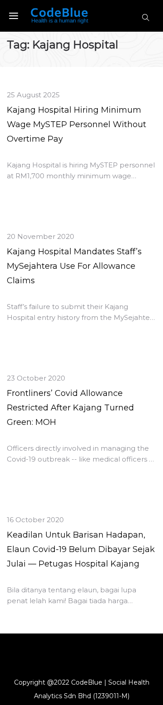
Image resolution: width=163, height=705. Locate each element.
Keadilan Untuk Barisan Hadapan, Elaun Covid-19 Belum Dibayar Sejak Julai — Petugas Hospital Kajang (81, 549)
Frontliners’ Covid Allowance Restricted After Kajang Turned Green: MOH (70, 407)
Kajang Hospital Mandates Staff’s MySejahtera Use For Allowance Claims (74, 266)
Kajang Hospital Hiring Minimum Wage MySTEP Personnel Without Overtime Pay (76, 124)
